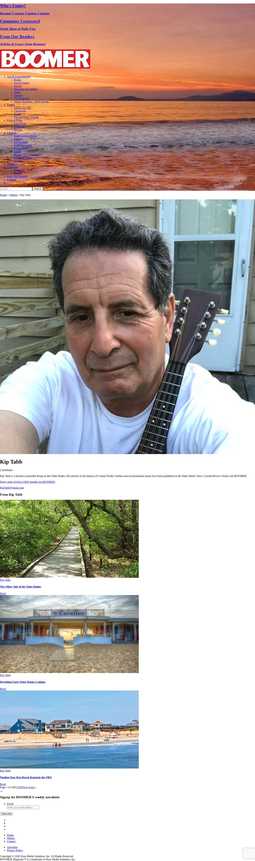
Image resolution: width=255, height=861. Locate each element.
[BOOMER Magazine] (45, 67)
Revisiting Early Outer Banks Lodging (22, 681)
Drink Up (19, 126)
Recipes (18, 129)
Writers (13, 195)
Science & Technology (26, 154)
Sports (17, 151)
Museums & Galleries (26, 89)
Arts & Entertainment (18, 76)
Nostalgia (19, 170)
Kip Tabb (5, 579)
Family (11, 104)
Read (3, 593)
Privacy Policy (15, 850)
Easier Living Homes (25, 135)
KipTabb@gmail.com (12, 487)
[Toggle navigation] (1, 71)
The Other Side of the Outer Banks (20, 586)
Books (17, 79)
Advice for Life (22, 107)
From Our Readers (17, 176)
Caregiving (20, 110)
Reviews (18, 160)
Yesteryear (12, 167)
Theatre (18, 95)
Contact (11, 841)
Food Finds (20, 123)
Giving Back (21, 142)
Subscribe (6, 813)
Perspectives (20, 148)
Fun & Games (21, 82)
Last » (32, 787)
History (18, 173)
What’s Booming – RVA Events (31, 101)
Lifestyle (11, 132)
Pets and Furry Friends (26, 117)
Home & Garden (23, 145)
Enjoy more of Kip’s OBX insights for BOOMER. (28, 481)
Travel (10, 163)
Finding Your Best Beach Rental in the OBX (26, 777)
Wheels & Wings (23, 157)
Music (17, 92)
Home (3, 195)
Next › (25, 787)
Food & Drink (15, 120)
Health (17, 114)
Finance (18, 139)
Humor (18, 86)
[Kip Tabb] (69, 576)
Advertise (12, 847)
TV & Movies (21, 98)
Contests (11, 179)
